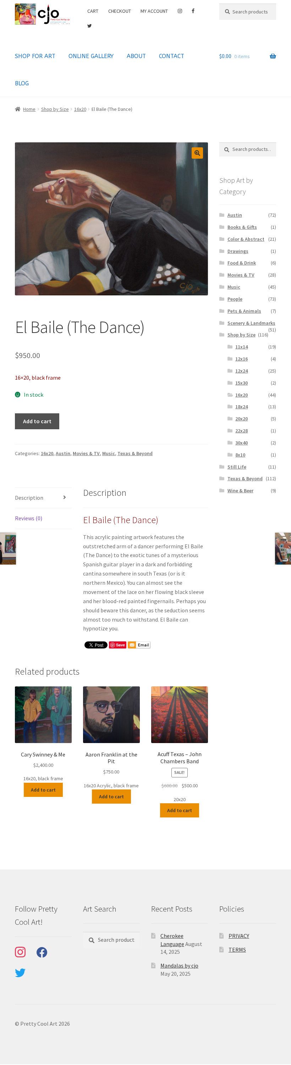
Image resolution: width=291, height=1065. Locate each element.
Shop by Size (55, 109)
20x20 (241, 418)
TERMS (237, 949)
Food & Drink (241, 263)
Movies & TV (86, 453)
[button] (197, 153)
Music (108, 453)
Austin (63, 453)
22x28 (241, 430)
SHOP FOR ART (35, 56)
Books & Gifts (242, 227)
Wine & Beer (240, 490)
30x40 (241, 443)
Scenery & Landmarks (251, 323)
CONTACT (171, 56)
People (234, 299)
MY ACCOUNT (154, 11)
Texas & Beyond (135, 453)
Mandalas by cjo (179, 965)
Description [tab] (29, 497)
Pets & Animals (244, 311)
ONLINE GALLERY (91, 56)
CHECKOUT (119, 11)
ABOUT (136, 56)
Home (29, 109)
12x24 (241, 371)
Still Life (236, 467)
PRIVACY (239, 935)
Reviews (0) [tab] (28, 518)
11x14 (241, 347)
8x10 (240, 455)
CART (92, 11)
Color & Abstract (245, 239)
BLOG (22, 83)
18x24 (241, 406)
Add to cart (37, 421)
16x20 (80, 109)
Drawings (237, 251)
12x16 (241, 359)
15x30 (241, 383)
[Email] (139, 644)
